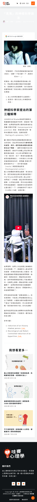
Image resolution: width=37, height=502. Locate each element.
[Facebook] (13, 484)
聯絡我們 (25, 499)
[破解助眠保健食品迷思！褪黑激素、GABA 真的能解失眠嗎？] (18, 390)
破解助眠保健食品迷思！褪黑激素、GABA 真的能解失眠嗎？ (17, 402)
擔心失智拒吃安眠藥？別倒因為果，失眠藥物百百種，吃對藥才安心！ (18, 374)
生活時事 (18, 21)
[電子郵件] (23, 484)
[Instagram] (18, 484)
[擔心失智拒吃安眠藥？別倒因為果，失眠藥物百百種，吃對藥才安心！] (18, 362)
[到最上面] (33, 498)
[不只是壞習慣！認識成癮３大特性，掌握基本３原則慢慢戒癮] (18, 418)
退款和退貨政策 (14, 499)
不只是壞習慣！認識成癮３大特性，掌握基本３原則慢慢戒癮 (18, 430)
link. (23, 328)
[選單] (33, 3)
